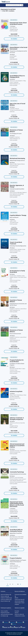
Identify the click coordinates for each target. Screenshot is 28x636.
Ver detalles (14, 39)
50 (18, 584)
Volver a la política (4, 611)
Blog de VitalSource (5, 601)
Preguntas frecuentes (5, 612)
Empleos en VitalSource (5, 597)
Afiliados (16, 597)
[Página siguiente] (20, 584)
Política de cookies (18, 614)
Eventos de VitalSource (5, 599)
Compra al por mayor (19, 599)
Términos (16, 612)
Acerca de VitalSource (5, 594)
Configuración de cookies (20, 615)
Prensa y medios (4, 596)
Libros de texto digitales (19, 601)
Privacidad (17, 611)
